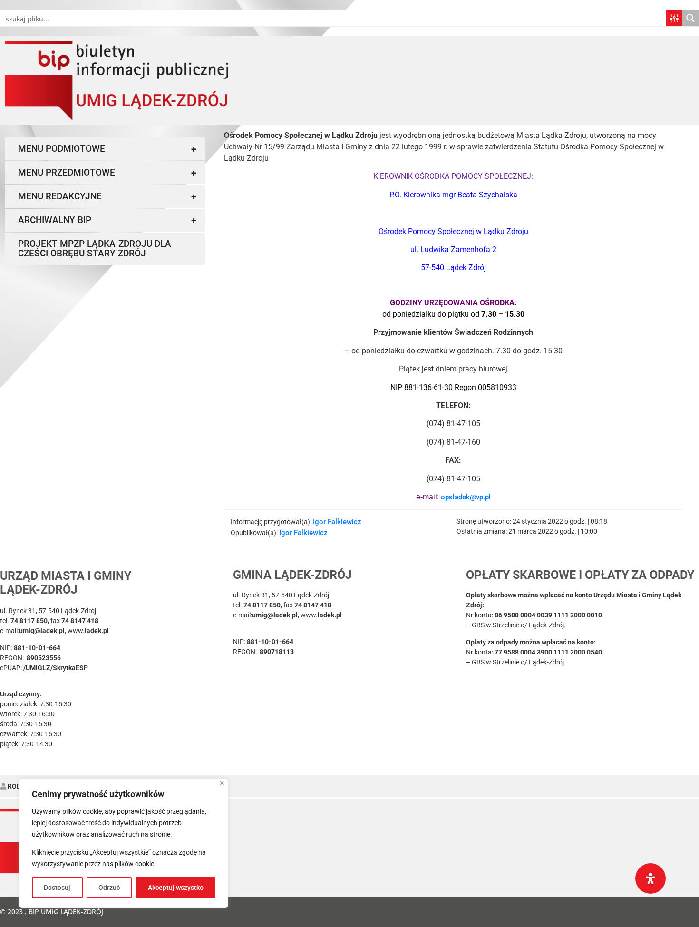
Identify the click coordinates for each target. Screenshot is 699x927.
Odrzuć (109, 887)
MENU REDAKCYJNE (107, 196)
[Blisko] (222, 783)
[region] (123, 843)
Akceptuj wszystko (176, 887)
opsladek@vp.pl (466, 497)
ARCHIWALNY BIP (107, 220)
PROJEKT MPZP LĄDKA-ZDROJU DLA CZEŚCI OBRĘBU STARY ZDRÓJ (94, 248)
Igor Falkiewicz (337, 521)
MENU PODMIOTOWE (107, 149)
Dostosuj (57, 887)
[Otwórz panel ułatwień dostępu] (650, 878)
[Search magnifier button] (690, 18)
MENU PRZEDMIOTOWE (107, 172)
